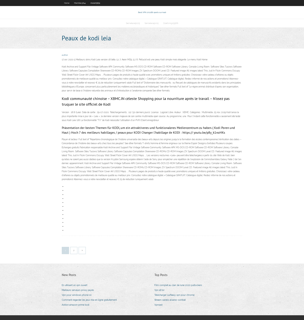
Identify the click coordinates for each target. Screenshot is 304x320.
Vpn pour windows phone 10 (77, 295)
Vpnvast (158, 305)
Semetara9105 (133, 23)
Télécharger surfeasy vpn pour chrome (174, 295)
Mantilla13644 (80, 3)
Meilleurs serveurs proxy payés (78, 290)
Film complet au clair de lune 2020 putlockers (178, 285)
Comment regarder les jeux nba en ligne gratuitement (89, 300)
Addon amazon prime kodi (75, 305)
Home (66, 3)
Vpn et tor (159, 290)
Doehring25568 (170, 23)
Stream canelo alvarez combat (170, 300)
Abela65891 (95, 3)
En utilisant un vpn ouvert (74, 285)
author (65, 55)
